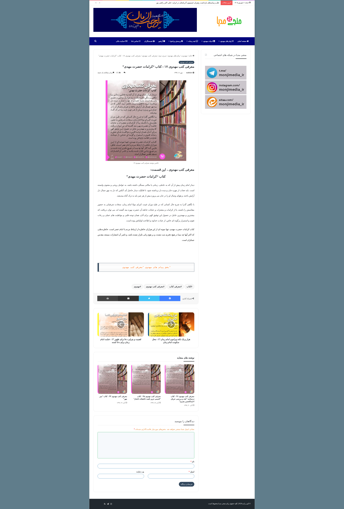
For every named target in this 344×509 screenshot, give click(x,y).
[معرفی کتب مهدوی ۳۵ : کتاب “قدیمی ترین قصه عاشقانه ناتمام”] (146, 379)
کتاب (189, 286)
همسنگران (148, 41)
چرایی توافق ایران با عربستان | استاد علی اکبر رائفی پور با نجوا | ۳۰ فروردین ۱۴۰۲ (186, 3)
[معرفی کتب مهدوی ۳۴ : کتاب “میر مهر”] (112, 379)
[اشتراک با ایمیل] (128, 298)
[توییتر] (149, 298)
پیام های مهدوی (226, 41)
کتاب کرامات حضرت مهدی (182, 229)
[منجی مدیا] (229, 21)
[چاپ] (107, 298)
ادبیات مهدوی (208, 41)
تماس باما (135, 41)
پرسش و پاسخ (175, 41)
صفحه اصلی (242, 41)
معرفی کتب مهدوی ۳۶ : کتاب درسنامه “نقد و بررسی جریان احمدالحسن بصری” (182, 398)
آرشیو (161, 41)
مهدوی (137, 286)
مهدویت (184, 56)
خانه (191, 56)
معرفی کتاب (175, 286)
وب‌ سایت (140, 472)
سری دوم (162, 56)
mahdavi (189, 73)
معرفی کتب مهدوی (149, 56)
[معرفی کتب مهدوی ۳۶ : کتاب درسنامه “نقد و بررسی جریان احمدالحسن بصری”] (179, 379)
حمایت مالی (120, 41)
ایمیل (191, 472)
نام (192, 462)
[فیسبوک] (170, 298)
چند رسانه (192, 41)
